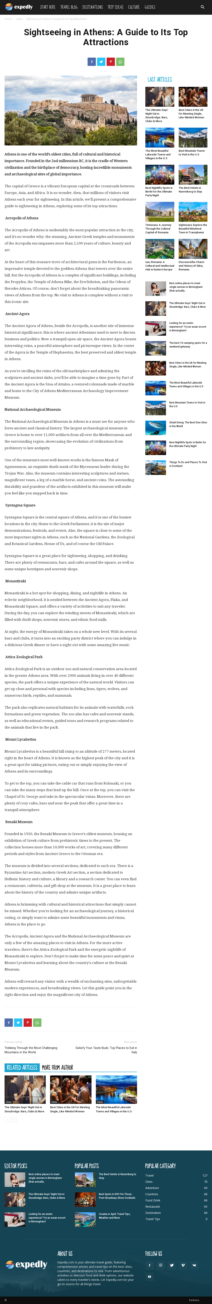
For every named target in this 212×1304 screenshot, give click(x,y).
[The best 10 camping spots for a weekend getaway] (155, 348)
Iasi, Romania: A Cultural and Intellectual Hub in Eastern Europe (159, 265)
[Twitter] (101, 62)
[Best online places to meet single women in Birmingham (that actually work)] (155, 288)
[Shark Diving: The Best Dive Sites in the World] (155, 428)
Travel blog (69, 7)
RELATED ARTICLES (22, 1067)
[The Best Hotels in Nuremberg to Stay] (193, 175)
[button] (202, 8)
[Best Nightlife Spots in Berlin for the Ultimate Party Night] (159, 175)
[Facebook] (92, 62)
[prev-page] (7, 1119)
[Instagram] (161, 1265)
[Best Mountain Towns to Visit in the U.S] (193, 138)
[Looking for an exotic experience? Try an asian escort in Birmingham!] (155, 328)
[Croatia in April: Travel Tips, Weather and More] (85, 1219)
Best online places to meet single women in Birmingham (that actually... (186, 287)
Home (8, 19)
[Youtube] (149, 1277)
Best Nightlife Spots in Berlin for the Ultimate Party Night (158, 191)
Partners (194, 1300)
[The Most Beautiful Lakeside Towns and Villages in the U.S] (116, 1089)
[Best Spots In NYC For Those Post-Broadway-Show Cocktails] (85, 1199)
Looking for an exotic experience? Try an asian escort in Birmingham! (187, 327)
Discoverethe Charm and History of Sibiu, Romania (191, 265)
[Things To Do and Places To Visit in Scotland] (155, 467)
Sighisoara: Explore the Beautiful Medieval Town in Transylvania (193, 228)
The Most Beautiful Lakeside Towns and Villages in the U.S (158, 154)
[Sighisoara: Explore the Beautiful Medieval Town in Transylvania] (193, 212)
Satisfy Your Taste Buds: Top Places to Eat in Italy (106, 1050)
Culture (134, 7)
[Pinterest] (111, 62)
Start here (47, 7)
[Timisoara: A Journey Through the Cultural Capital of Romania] (159, 212)
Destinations (93, 7)
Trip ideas (115, 7)
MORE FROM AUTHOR (57, 1067)
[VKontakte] (194, 1265)
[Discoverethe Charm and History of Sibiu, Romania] (193, 249)
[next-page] (13, 1119)
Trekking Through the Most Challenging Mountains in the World (31, 1050)
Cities (19, 19)
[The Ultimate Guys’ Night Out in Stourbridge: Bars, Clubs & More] (25, 1089)
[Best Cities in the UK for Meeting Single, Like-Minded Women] (70, 1089)
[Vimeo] (183, 1265)
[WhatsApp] (120, 62)
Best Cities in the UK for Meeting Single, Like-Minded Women (191, 113)
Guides (150, 7)
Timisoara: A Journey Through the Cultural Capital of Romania (158, 228)
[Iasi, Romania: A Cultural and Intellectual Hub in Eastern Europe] (159, 249)
